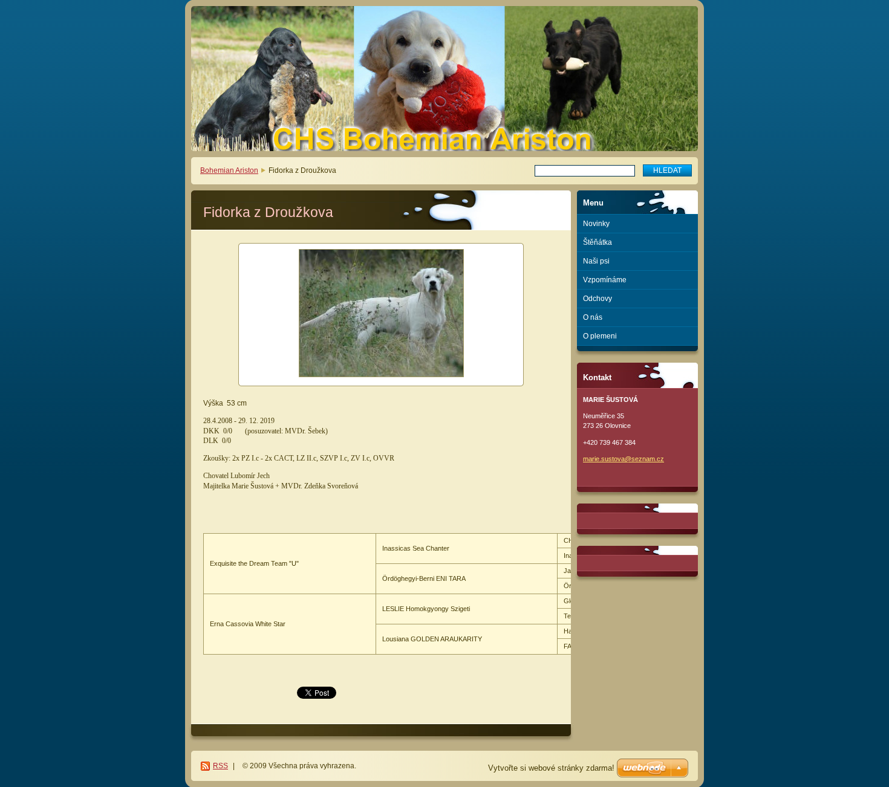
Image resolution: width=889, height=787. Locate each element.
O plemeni (600, 336)
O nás (592, 317)
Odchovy (597, 298)
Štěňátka (597, 242)
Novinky (596, 223)
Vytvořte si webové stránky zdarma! (551, 767)
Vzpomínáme (605, 280)
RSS (220, 766)
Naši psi (596, 261)
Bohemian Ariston (229, 170)
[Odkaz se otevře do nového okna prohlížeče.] (381, 314)
